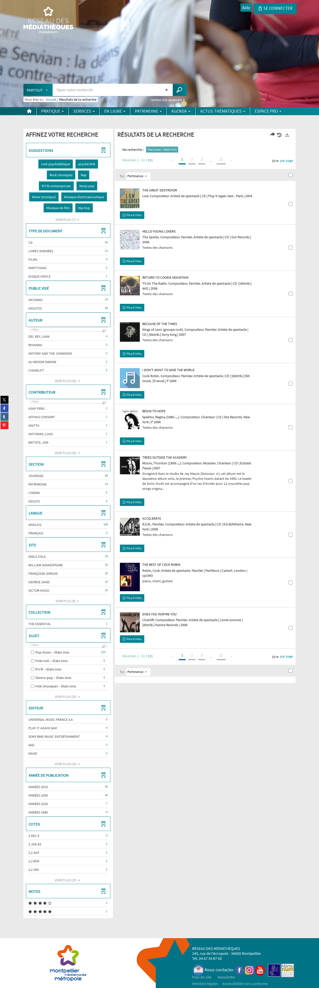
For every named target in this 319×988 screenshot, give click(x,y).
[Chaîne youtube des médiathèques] (260, 970)
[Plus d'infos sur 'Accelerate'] (130, 527)
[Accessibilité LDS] (274, 970)
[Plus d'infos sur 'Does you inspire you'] (130, 622)
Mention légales (205, 983)
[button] (55, 164)
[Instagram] (249, 970)
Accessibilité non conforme (245, 983)
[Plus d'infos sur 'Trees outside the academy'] (130, 466)
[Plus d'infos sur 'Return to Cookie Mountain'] (130, 286)
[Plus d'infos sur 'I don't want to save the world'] (130, 378)
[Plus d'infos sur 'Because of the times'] (130, 332)
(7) (66, 219)
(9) (66, 601)
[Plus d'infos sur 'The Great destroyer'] (130, 198)
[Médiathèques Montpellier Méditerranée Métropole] (48, 20)
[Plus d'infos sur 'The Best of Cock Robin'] (130, 577)
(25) (66, 381)
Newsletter (227, 977)
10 (273, 161)
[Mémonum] (287, 970)
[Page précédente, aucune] (172, 161)
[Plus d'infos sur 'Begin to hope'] (130, 419)
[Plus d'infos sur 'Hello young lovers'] (130, 239)
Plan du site (202, 977)
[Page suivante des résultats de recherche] (232, 161)
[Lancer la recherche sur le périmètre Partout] (180, 90)
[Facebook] (239, 970)
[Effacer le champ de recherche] (167, 90)
